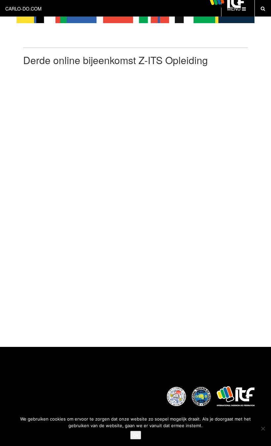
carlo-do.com (23, 8)
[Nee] (262, 428)
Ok (135, 435)
